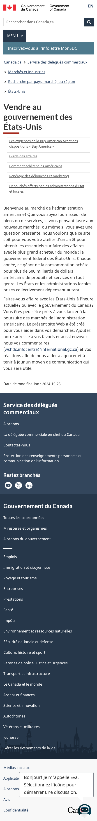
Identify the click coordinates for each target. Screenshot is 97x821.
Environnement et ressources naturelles (37, 631)
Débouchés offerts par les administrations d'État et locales (46, 188)
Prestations (13, 599)
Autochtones (14, 716)
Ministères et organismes (25, 528)
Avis (6, 799)
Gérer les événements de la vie (29, 748)
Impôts (9, 620)
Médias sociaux (16, 767)
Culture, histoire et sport (24, 652)
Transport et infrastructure (26, 673)
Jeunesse (10, 737)
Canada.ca (12, 62)
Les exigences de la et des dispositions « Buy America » (43, 144)
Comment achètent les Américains (35, 166)
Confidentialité (15, 810)
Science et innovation (21, 705)
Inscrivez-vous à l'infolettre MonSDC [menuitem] (42, 48)
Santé (8, 609)
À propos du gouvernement (27, 538)
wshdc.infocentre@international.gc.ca (41, 349)
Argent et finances (19, 694)
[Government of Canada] (36, 7)
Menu (16, 35)
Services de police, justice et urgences (35, 663)
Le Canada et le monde (22, 684)
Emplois (10, 556)
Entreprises (13, 588)
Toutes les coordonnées (23, 517)
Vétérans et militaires (21, 726)
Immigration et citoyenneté (26, 567)
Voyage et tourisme (20, 578)
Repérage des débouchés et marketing (39, 176)
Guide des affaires (23, 156)
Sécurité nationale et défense (28, 641)
